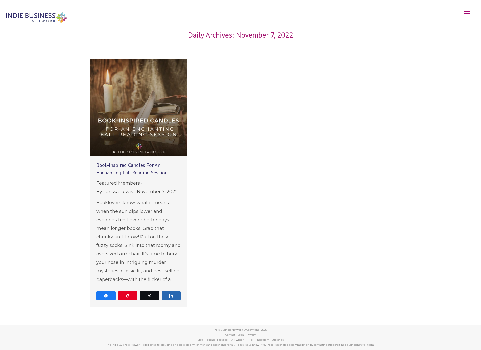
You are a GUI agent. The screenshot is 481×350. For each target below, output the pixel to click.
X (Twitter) (238, 339)
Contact (230, 334)
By (114, 191)
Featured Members (118, 183)
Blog (200, 339)
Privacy (251, 334)
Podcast (210, 339)
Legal (241, 334)
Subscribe (278, 339)
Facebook (223, 339)
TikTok (250, 339)
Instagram (262, 339)
